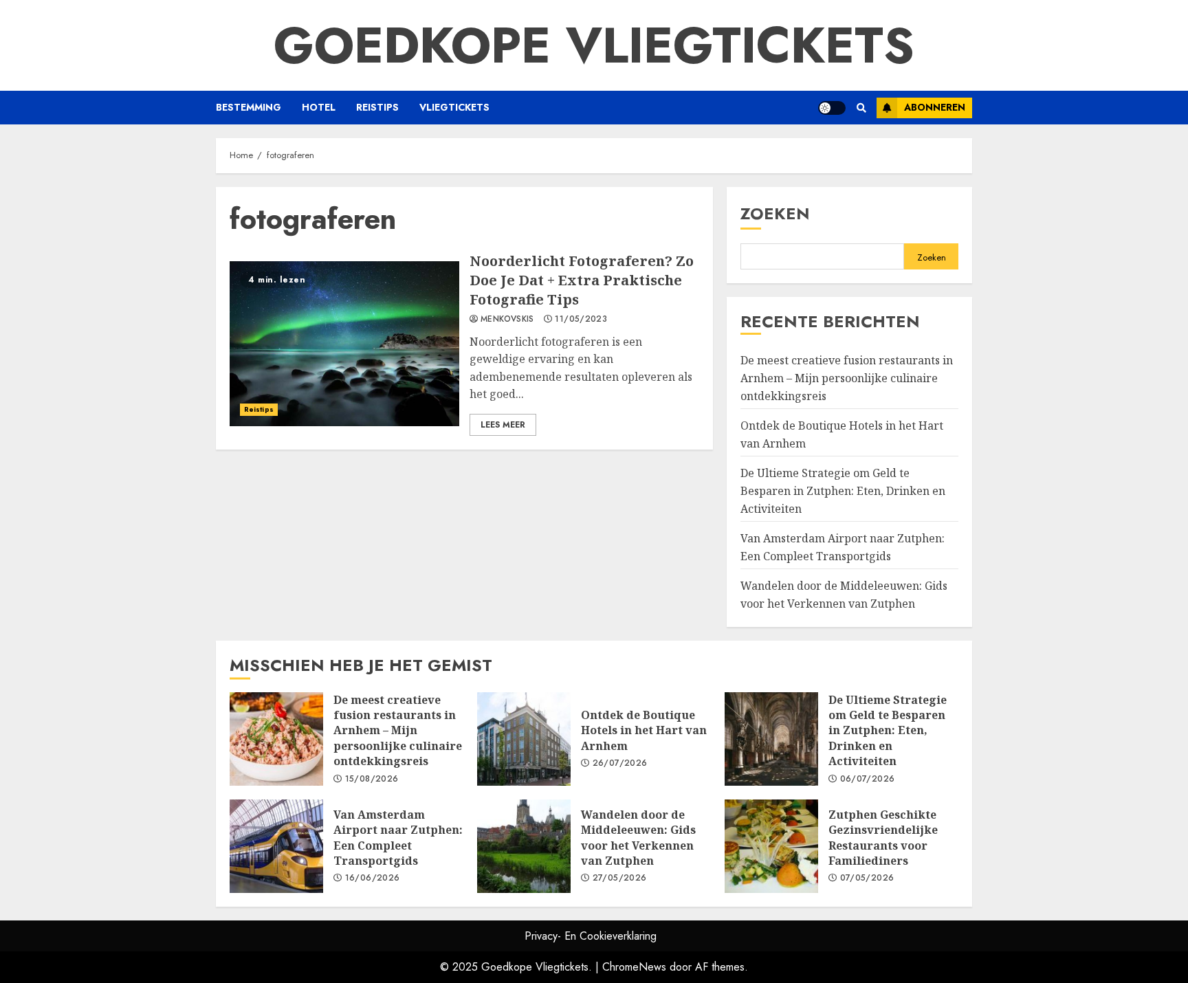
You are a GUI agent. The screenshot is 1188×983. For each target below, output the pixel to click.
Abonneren (934, 107)
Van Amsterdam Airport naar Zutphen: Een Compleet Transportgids (276, 846)
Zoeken (775, 213)
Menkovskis (507, 319)
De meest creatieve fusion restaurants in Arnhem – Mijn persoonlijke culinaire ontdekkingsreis (846, 378)
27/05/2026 (620, 878)
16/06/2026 (372, 878)
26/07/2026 (620, 763)
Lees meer (503, 425)
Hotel (319, 107)
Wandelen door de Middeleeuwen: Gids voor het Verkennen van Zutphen (524, 846)
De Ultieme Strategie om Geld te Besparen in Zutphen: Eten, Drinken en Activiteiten (842, 490)
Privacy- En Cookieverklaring (591, 936)
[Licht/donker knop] (832, 108)
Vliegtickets (454, 107)
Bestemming (248, 107)
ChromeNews (634, 967)
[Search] (861, 108)
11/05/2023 (581, 319)
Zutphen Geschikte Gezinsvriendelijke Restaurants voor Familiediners (771, 846)
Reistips (377, 107)
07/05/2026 (867, 878)
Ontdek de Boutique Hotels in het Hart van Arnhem (524, 739)
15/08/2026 (372, 779)
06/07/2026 (867, 779)
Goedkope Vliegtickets (594, 45)
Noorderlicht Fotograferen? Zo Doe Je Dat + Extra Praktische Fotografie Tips (344, 343)
